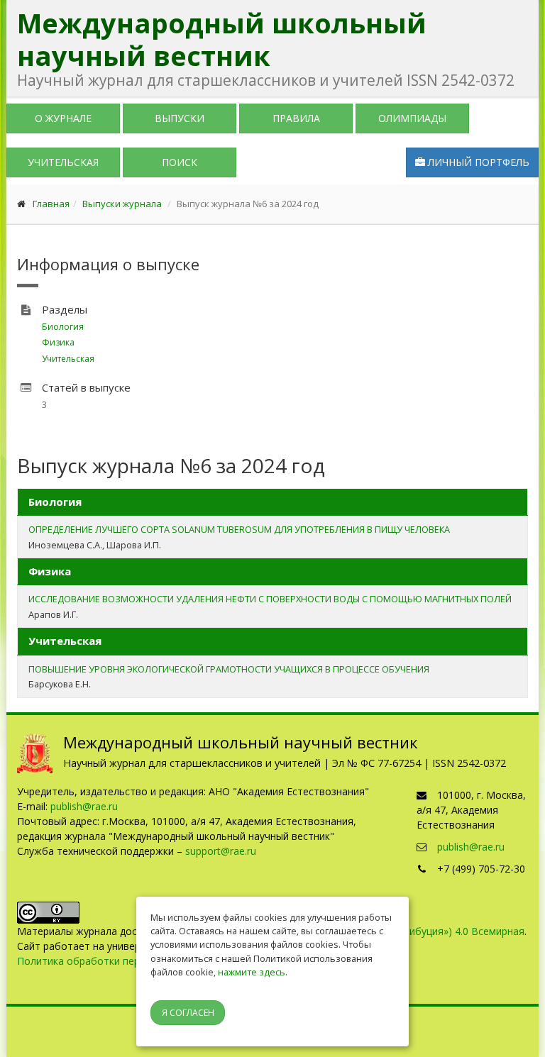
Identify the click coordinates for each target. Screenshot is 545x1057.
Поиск (179, 162)
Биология (63, 327)
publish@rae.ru (84, 806)
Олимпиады (412, 118)
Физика (58, 342)
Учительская (63, 162)
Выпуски (179, 118)
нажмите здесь (251, 971)
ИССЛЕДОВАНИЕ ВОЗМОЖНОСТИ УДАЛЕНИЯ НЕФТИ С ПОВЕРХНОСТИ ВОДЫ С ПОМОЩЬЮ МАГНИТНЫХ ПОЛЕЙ (270, 598)
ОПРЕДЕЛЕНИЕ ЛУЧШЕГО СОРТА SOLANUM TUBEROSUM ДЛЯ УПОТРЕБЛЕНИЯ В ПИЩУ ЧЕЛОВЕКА (239, 529)
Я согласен (188, 1013)
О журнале (63, 118)
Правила (296, 118)
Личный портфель (477, 162)
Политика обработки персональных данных (123, 961)
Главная (51, 203)
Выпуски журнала (122, 203)
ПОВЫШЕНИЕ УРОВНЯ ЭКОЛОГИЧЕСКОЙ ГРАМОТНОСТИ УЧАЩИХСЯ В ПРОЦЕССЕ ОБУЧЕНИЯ (228, 669)
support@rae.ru (220, 851)
